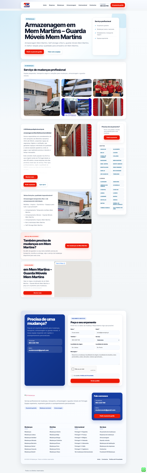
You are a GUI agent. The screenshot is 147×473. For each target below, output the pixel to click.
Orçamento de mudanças (108, 432)
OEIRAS (115, 199)
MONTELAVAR (104, 167)
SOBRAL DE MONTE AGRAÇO (117, 204)
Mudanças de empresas (107, 446)
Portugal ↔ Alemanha (82, 443)
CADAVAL (103, 189)
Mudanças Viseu (55, 452)
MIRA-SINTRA (104, 164)
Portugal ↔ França (81, 435)
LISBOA (102, 193)
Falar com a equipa (54, 52)
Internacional (83, 5)
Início (45, 5)
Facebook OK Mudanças (107, 452)
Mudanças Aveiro (55, 432)
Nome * (73, 329)
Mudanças (60, 5)
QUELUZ (102, 170)
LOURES (115, 193)
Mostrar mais (31, 177)
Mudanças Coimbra (56, 440)
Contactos (93, 5)
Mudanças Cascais (30, 449)
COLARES (115, 156)
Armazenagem (71, 5)
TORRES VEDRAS (105, 207)
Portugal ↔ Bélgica (81, 437)
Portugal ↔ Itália (80, 446)
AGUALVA (103, 149)
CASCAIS (115, 189)
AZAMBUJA (116, 185)
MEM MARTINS (117, 160)
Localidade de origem (76, 344)
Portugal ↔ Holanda (81, 440)
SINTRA (102, 203)
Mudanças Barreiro (30, 443)
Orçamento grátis (117, 5)
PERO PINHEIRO (117, 167)
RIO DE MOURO (117, 170)
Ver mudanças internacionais (84, 452)
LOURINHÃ (103, 196)
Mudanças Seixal (30, 446)
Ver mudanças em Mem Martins (77, 245)
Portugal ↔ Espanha (81, 432)
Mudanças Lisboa (30, 435)
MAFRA (115, 196)
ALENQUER (103, 181)
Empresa (52, 5)
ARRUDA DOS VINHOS (104, 186)
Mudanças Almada (30, 440)
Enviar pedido (95, 381)
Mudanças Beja (54, 435)
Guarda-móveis (104, 440)
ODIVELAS (103, 199)
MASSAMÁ (103, 160)
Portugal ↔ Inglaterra (81, 449)
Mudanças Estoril (30, 452)
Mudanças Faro (54, 446)
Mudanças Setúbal (30, 437)
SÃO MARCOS (104, 174)
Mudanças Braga (55, 437)
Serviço (98, 336)
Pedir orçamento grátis (34, 52)
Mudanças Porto (55, 449)
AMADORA (116, 181)
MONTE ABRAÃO (117, 164)
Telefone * (73, 336)
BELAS (102, 152)
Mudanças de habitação (107, 443)
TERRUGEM (116, 174)
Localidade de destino (102, 344)
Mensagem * (74, 351)
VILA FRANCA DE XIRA (117, 208)
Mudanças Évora (55, 443)
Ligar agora (42, 184)
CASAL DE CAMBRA (103, 156)
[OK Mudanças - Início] (31, 5)
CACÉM (115, 152)
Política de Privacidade (87, 375)
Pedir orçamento (30, 184)
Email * (98, 329)
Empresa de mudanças (107, 435)
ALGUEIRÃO (116, 149)
